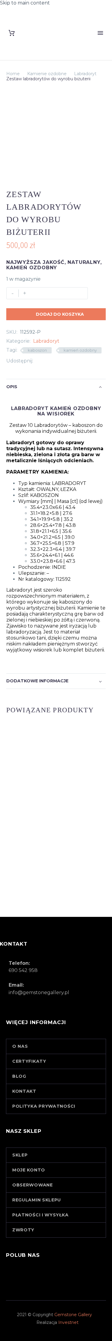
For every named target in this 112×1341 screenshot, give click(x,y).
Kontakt (24, 1091)
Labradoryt (85, 73)
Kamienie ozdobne (47, 73)
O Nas (20, 1046)
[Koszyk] (11, 33)
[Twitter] (46, 361)
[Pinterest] (55, 361)
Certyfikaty (29, 1061)
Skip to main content (25, 3)
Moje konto (28, 1170)
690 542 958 (23, 970)
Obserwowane (32, 1185)
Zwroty (23, 1230)
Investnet (68, 1322)
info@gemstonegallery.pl (39, 992)
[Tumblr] (64, 361)
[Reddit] (82, 361)
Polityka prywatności (43, 1106)
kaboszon (37, 350)
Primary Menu (100, 32)
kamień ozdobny (80, 350)
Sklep (20, 1155)
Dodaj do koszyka (56, 314)
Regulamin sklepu (36, 1200)
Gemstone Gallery (73, 1314)
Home (13, 73)
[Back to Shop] (97, 193)
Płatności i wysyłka (40, 1215)
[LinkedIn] (73, 361)
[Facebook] (37, 361)
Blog (19, 1076)
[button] (56, 472)
